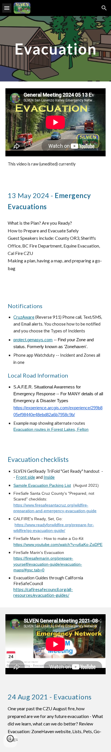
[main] (55, 49)
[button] (7, 8)
